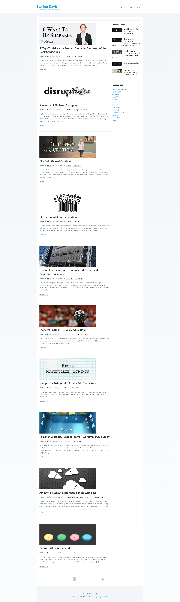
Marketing (70, 56)
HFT (113, 102)
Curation (139, 7)
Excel (67, 388)
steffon (49, 56)
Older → (104, 579)
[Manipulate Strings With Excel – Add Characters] (67, 369)
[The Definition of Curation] (67, 147)
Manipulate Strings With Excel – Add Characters (67, 383)
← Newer (45, 579)
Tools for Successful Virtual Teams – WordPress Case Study (74, 436)
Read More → (43, 70)
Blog (122, 7)
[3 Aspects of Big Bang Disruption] (67, 91)
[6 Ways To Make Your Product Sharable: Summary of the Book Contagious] (67, 34)
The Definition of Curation (55, 161)
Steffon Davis (47, 6)
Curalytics (115, 92)
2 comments (77, 165)
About (130, 7)
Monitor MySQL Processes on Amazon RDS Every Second (132, 72)
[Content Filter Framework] (67, 534)
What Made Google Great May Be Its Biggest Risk (131, 31)
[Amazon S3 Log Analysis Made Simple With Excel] (67, 478)
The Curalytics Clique (132, 63)
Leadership (69, 278)
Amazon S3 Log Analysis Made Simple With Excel (68, 492)
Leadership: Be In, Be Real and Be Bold (62, 330)
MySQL (114, 110)
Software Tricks (89, 497)
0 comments (79, 56)
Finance (114, 100)
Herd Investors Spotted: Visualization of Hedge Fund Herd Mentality (126, 54)
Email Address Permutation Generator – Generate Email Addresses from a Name (126, 42)
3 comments (99, 497)
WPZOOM (104, 597)
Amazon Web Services (72, 497)
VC (113, 120)
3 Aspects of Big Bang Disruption (58, 105)
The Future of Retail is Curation (58, 217)
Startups (69, 110)
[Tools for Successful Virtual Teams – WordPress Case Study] (67, 422)
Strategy (75, 110)
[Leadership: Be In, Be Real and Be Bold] (67, 316)
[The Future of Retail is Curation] (67, 203)
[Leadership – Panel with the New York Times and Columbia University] (67, 256)
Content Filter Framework (55, 548)
